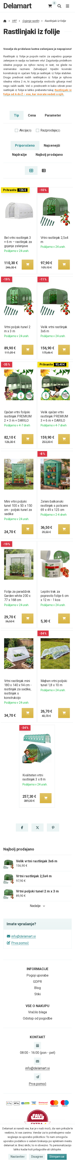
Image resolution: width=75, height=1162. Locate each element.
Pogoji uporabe (37, 975)
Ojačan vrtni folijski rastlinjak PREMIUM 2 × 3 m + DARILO (17, 416)
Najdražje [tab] (19, 155)
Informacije (37, 969)
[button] (27, 265)
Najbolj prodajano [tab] (49, 155)
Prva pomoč (20, 943)
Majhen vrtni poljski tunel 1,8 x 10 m (54, 683)
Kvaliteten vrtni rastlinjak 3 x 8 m (34, 777)
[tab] (31, 170)
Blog (37, 988)
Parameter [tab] (53, 115)
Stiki (37, 994)
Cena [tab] (32, 115)
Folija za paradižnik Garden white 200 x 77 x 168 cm (17, 596)
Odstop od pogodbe (37, 1018)
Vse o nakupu (37, 1006)
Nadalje (35, 906)
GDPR (37, 982)
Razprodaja (50, 130)
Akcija (25, 130)
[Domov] (4, 20)
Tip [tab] (16, 115)
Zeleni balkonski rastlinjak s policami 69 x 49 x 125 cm (54, 505)
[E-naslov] (37, 1061)
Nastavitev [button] (18, 1156)
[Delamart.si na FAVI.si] (37, 1120)
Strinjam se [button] (56, 1156)
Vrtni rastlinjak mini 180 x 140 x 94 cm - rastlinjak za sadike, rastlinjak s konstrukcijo (17, 689)
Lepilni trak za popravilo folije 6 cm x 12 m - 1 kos (55, 596)
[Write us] (37, 1076)
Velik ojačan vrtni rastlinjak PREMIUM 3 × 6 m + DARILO (54, 416)
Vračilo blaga (37, 1012)
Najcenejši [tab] (52, 145)
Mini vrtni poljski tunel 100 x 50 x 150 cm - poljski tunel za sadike (18, 507)
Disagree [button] (37, 1156)
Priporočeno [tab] (25, 145)
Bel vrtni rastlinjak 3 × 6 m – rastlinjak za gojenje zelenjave (18, 242)
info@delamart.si (23, 936)
